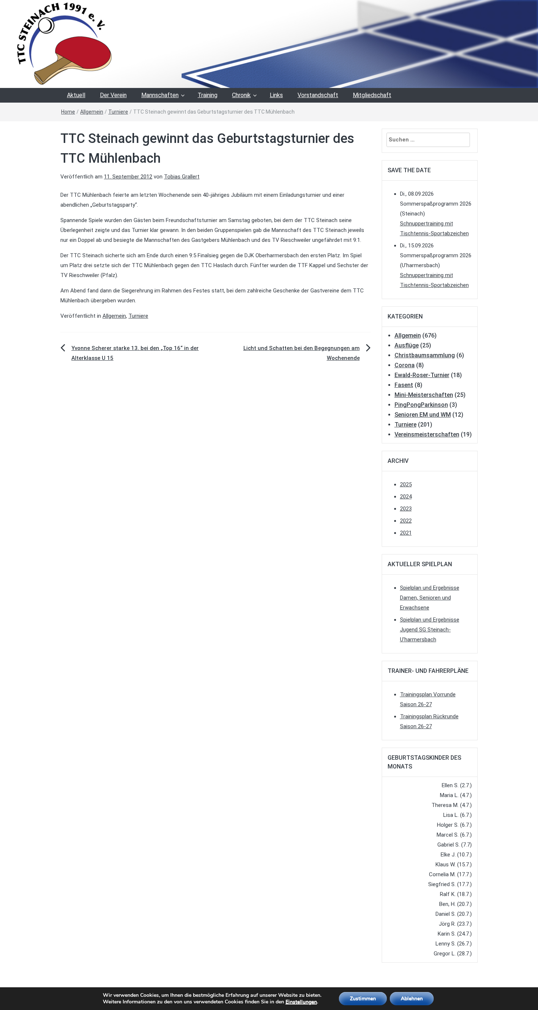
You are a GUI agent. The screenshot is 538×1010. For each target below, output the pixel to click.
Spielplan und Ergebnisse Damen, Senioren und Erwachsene (429, 598)
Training (207, 95)
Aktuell (76, 95)
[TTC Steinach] (269, 43)
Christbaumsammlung (425, 355)
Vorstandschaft (318, 95)
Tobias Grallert (181, 176)
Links (276, 95)
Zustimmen (363, 998)
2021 (406, 533)
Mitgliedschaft (372, 95)
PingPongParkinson (421, 404)
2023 (406, 508)
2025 (406, 484)
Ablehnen (412, 998)
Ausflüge (407, 345)
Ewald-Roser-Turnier (422, 375)
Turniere (118, 112)
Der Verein (113, 95)
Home (68, 112)
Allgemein (91, 112)
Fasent (404, 384)
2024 (406, 496)
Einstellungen (301, 1002)
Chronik (241, 95)
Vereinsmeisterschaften (427, 434)
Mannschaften (160, 95)
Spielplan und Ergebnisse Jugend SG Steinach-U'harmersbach (429, 629)
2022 (406, 520)
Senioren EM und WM (423, 414)
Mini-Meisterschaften (424, 394)
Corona (405, 365)
